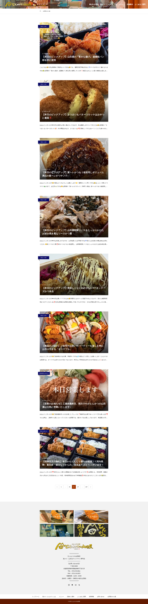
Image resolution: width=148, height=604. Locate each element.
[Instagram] (69, 585)
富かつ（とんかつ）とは (108, 4)
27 (78, 487)
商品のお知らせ (43, 431)
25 (69, 487)
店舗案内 (130, 4)
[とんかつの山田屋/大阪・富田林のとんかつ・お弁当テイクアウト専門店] (18, 4)
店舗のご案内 (70, 596)
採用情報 (91, 596)
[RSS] (79, 585)
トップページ (35, 596)
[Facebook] (72, 585)
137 (86, 487)
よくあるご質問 (140, 4)
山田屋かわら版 (112, 596)
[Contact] (76, 585)
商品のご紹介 (44, 26)
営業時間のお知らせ (44, 373)
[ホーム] (40, 11)
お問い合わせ (100, 596)
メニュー (122, 4)
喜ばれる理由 (93, 4)
